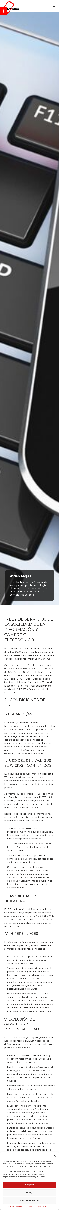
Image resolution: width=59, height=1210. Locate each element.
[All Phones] (10, 6)
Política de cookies (15, 1206)
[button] (3, 11)
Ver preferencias (29, 1200)
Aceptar (29, 1184)
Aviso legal (47, 1206)
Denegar (29, 1192)
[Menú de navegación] (53, 6)
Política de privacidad (32, 1206)
